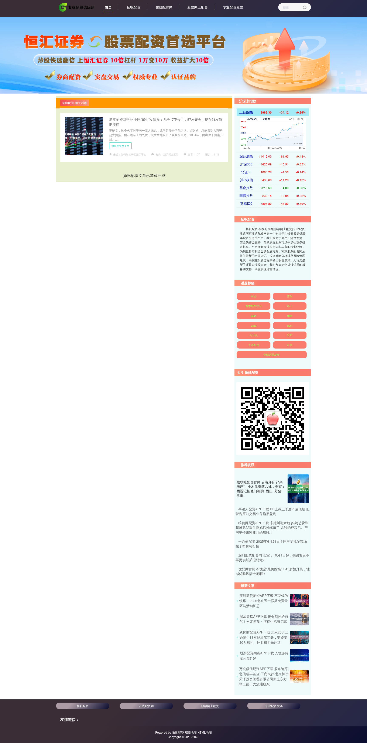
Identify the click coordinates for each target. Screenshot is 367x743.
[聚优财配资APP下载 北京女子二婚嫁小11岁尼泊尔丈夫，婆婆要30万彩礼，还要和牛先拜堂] (299, 637)
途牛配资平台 (253, 306)
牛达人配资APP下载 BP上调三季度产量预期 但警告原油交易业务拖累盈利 (272, 511)
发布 (289, 335)
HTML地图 (205, 732)
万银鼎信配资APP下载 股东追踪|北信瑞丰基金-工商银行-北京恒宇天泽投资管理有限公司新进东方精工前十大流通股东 (264, 676)
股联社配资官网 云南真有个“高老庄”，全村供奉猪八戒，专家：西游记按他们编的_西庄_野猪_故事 (261, 489)
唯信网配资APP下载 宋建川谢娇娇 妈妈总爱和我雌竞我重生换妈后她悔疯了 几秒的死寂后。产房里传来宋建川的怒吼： (272, 527)
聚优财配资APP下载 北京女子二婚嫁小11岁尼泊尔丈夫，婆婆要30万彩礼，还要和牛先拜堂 (263, 637)
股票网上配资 (197, 7)
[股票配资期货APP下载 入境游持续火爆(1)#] (299, 655)
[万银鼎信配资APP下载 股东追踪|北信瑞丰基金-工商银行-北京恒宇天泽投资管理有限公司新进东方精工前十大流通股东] (299, 676)
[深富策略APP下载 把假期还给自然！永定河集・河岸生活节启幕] (299, 619)
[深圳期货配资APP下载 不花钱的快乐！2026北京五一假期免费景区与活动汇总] (299, 600)
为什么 (254, 335)
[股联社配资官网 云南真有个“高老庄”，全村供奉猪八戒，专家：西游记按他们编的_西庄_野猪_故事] (298, 488)
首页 (108, 7)
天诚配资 (253, 345)
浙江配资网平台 (120, 145)
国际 (253, 316)
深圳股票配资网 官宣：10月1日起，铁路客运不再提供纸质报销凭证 (272, 557)
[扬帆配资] (77, 7)
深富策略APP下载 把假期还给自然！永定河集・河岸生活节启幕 (264, 619)
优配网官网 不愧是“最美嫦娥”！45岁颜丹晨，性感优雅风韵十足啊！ (273, 571)
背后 (289, 296)
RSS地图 (191, 732)
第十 (289, 306)
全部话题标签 (271, 355)
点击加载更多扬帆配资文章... (144, 175)
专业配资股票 (233, 7)
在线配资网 (163, 7)
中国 (253, 296)
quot (289, 325)
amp (253, 325)
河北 (289, 345)
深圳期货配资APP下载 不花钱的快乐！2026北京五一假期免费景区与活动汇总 (263, 600)
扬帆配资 (133, 7)
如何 (289, 316)
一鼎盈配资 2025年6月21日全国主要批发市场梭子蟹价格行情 (271, 543)
